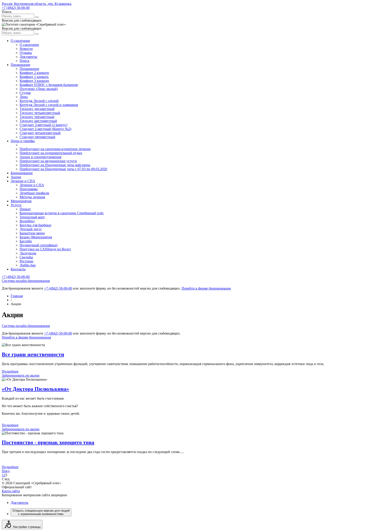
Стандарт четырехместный (40, 133)
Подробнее (10, 371)
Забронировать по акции (20, 375)
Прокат (25, 209)
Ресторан (26, 261)
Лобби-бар (28, 265)
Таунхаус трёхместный (37, 117)
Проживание (20, 65)
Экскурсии (28, 253)
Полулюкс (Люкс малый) (39, 89)
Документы (28, 57)
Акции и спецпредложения (40, 157)
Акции (16, 177)
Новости (26, 49)
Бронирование (22, 173)
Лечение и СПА (23, 181)
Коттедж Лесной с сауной (39, 101)
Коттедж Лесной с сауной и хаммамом (49, 105)
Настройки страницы (27, 527)
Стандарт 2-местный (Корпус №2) (45, 129)
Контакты (18, 269)
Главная (17, 296)
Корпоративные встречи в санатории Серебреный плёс (62, 213)
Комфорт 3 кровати (34, 81)
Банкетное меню (32, 233)
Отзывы (26, 53)
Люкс (24, 97)
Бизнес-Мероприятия (36, 237)
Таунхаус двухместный (37, 109)
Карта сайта (11, 491)
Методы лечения (32, 197)
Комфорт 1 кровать (34, 77)
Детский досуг (31, 229)
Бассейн (26, 241)
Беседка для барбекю (35, 225)
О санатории (20, 41)
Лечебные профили (34, 193)
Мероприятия (21, 201)
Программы (29, 189)
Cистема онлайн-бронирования (26, 281)
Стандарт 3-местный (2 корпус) (43, 125)
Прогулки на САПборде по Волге (45, 249)
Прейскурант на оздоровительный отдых (51, 153)
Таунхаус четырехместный (40, 113)
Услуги (16, 205)
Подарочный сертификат (39, 245)
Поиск (24, 61)
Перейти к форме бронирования (206, 288)
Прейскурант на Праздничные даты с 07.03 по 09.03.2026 (63, 169)
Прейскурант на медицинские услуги (48, 161)
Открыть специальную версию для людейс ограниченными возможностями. (41, 512)
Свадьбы (26, 257)
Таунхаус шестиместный (38, 121)
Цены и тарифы (23, 141)
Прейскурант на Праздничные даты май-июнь (55, 165)
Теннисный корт (32, 217)
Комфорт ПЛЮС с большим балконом (49, 85)
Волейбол (27, 221)
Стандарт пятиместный (37, 137)
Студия (25, 93)
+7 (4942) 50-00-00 (16, 8)
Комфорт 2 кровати (34, 73)
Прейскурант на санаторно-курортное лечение (55, 149)
